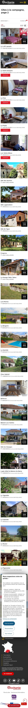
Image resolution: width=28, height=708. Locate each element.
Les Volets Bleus (6, 153)
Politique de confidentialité (10, 619)
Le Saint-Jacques (7, 70)
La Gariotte (4, 350)
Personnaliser (9, 628)
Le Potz (3, 98)
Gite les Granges (6, 447)
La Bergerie (5, 326)
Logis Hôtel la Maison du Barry (11, 471)
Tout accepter (9, 623)
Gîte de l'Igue (5, 229)
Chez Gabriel (5, 374)
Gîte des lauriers (6, 180)
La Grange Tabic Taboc (8, 277)
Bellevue (4, 398)
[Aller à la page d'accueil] (8, 2)
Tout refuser (8, 633)
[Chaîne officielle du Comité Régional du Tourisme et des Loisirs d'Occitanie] (14, 680)
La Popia (4, 125)
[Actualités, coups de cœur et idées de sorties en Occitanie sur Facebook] (9, 680)
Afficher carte (15, 705)
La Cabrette (5, 519)
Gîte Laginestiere (6, 205)
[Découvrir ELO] (25, 701)
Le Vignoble (5, 495)
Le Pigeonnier (5, 568)
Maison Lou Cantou (7, 423)
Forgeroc (4, 253)
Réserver (5, 75)
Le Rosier (4, 544)
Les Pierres (4, 301)
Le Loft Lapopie (6, 46)
